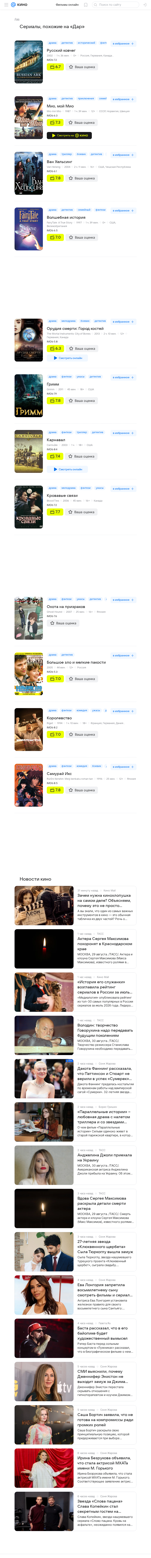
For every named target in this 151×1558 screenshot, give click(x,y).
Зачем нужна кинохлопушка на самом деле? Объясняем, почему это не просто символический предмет (104, 900)
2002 (50, 55)
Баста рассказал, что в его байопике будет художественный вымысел (102, 1333)
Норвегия (113, 111)
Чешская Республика (118, 167)
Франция (96, 723)
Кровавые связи (62, 496)
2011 (60, 389)
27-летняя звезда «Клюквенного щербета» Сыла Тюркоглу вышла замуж (105, 1247)
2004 (67, 167)
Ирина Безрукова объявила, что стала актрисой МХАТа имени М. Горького (104, 1463)
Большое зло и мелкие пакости (76, 662)
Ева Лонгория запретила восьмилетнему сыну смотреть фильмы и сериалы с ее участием (105, 1290)
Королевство (59, 718)
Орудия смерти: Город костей (75, 329)
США (101, 167)
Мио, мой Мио (60, 106)
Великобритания (57, 226)
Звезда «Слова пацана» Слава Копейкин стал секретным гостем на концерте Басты (99, 1506)
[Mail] (13, 4)
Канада (107, 55)
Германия (96, 55)
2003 (64, 445)
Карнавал (56, 440)
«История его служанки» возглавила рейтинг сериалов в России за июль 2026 (103, 987)
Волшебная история (66, 217)
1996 (99, 779)
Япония (101, 612)
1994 (59, 723)
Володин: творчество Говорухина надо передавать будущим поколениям (105, 1030)
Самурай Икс (59, 774)
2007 (69, 612)
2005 (50, 667)
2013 (97, 333)
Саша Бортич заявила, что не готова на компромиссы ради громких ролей (105, 1420)
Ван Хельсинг (59, 162)
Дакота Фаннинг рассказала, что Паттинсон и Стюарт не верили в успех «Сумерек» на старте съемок (104, 1073)
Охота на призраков (66, 607)
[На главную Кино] (21, 4)
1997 (79, 222)
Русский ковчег (61, 50)
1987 (68, 111)
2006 (66, 500)
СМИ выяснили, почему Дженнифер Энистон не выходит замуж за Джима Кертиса (101, 1376)
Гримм (53, 384)
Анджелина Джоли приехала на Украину (104, 1157)
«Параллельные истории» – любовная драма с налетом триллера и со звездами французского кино (104, 1117)
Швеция (125, 111)
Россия (84, 55)
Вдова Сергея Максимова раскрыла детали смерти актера (101, 1203)
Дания (119, 723)
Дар (17, 19)
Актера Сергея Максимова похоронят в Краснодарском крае (104, 944)
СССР (102, 111)
